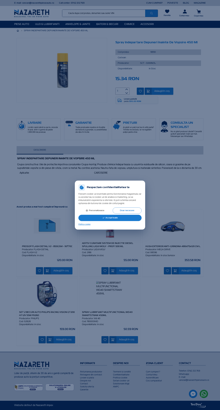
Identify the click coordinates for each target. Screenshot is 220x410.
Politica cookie (84, 224)
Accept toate (112, 218)
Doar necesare (127, 210)
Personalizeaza (96, 210)
